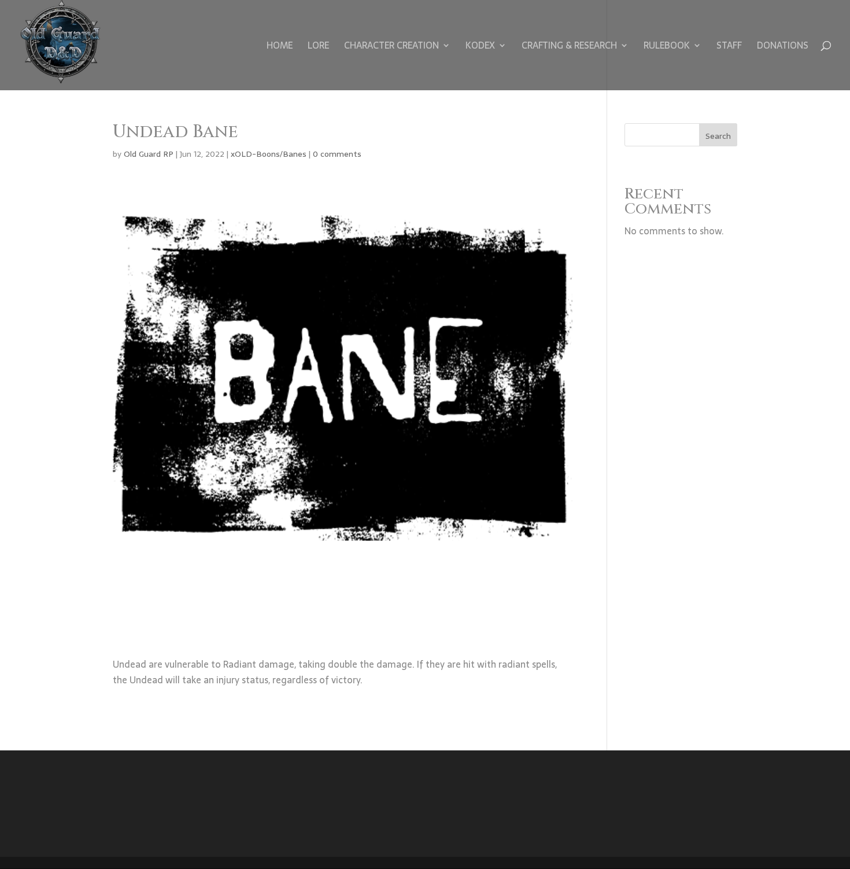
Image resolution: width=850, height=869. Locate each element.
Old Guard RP (148, 154)
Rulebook (667, 47)
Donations (782, 47)
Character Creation (391, 47)
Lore (318, 47)
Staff (729, 47)
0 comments (337, 154)
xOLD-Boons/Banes (268, 154)
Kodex (480, 47)
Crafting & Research (569, 47)
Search (718, 136)
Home (280, 47)
